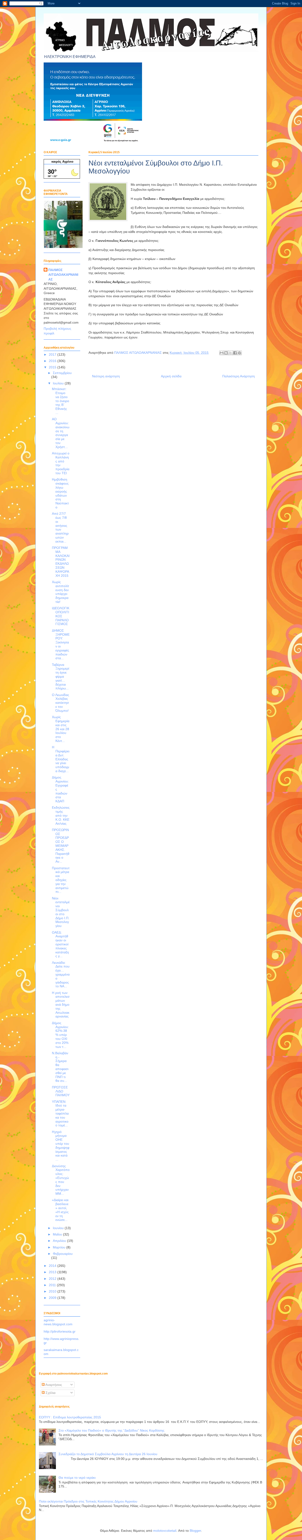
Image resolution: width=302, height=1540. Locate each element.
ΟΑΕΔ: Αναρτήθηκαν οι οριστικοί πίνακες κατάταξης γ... (60, 944)
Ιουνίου (59, 1228)
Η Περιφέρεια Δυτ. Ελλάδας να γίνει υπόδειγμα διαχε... (60, 759)
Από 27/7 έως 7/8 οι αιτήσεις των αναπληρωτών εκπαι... (60, 527)
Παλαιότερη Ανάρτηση (238, 376)
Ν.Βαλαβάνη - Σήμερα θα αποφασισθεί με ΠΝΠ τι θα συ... (60, 1067)
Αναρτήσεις (53, 1385)
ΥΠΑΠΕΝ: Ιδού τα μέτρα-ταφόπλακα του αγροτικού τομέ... (60, 1113)
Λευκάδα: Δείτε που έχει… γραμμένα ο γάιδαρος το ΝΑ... (61, 974)
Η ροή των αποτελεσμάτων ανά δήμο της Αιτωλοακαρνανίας (61, 1004)
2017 (53, 354)
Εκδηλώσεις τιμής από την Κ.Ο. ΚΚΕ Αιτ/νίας (61, 815)
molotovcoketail (164, 1530)
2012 (53, 1279)
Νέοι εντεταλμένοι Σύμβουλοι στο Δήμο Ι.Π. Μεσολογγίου (61, 912)
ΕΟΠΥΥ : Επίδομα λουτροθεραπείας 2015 (70, 1417)
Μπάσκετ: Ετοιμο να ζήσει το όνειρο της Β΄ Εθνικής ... (60, 401)
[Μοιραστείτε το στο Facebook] (235, 352)
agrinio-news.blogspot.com (58, 1322)
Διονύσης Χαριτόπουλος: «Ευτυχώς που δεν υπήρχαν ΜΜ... (61, 1180)
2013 (53, 1272)
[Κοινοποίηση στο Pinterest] (239, 352)
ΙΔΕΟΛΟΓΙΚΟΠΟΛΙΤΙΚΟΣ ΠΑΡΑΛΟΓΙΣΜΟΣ (60, 616)
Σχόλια (50, 1393)
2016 (53, 361)
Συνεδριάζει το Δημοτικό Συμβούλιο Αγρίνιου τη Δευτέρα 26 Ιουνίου (108, 1454)
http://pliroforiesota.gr (60, 1331)
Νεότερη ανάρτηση (106, 376)
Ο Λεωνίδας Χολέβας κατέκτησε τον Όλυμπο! (60, 702)
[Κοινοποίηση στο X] (230, 352)
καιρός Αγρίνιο (62, 161)
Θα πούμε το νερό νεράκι (77, 1477)
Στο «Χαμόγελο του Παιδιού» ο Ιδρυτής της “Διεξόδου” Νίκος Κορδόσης (111, 1430)
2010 (53, 1291)
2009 (53, 1298)
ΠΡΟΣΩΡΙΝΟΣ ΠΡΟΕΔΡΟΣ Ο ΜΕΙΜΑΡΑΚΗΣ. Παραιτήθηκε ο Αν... (60, 845)
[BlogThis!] (226, 352)
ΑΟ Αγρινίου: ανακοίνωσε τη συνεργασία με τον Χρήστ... (60, 433)
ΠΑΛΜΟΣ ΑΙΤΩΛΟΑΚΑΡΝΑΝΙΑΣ (63, 274)
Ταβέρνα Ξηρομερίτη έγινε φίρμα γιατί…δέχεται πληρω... (60, 676)
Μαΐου (58, 1234)
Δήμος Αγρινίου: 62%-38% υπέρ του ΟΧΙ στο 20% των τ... (60, 1035)
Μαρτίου (59, 1247)
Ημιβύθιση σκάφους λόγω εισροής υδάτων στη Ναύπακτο (60, 493)
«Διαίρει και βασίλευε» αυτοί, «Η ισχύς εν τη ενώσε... (60, 1210)
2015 (53, 367)
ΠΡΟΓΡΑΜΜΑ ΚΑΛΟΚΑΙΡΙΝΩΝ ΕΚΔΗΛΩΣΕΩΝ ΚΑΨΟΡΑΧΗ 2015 (61, 561)
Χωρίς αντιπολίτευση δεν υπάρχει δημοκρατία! (60, 592)
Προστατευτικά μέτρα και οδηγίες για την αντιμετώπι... (61, 880)
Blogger (195, 1530)
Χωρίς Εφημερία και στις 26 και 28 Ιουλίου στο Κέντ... (60, 729)
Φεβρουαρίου (63, 1254)
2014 (53, 1266)
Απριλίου (60, 1241)
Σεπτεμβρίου (62, 373)
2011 (53, 1285)
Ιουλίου (59, 383)
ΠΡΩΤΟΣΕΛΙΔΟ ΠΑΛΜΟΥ (61, 1091)
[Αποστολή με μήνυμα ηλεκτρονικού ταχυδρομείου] (221, 352)
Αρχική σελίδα (171, 376)
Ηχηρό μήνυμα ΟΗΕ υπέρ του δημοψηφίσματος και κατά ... (60, 1145)
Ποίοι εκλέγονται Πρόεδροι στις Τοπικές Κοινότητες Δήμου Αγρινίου (88, 1501)
